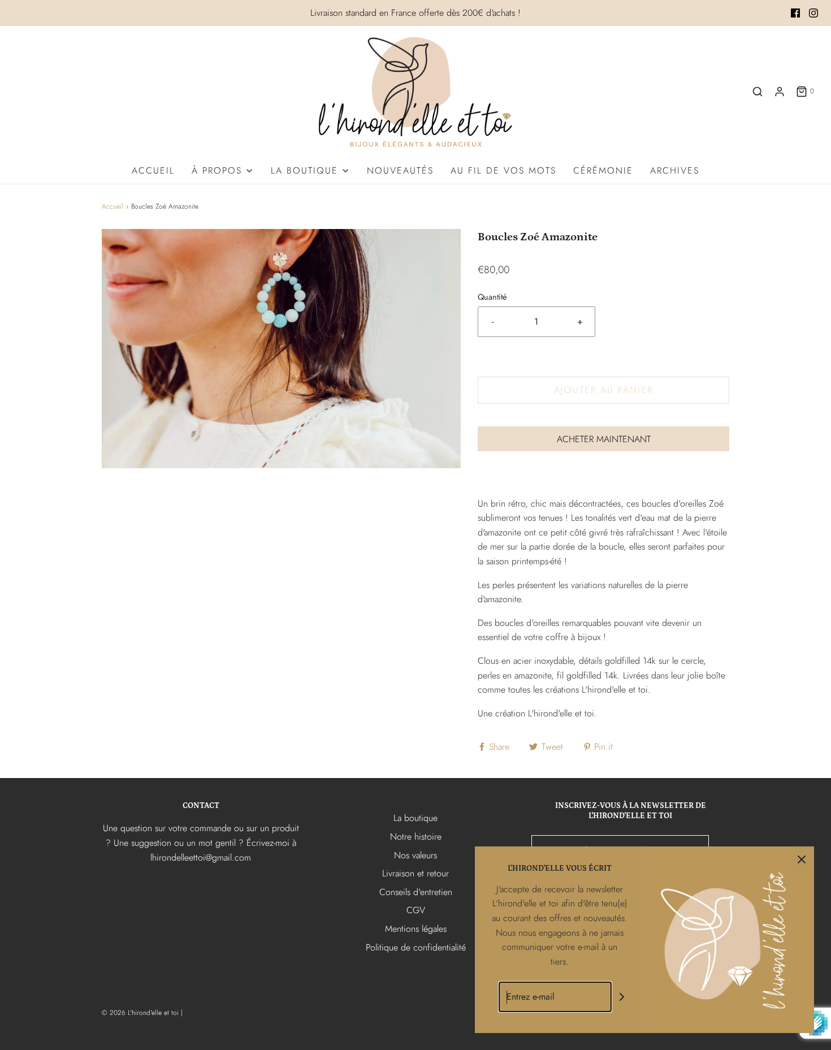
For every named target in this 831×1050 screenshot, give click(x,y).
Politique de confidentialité (416, 947)
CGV (415, 910)
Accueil (153, 170)
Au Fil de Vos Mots (503, 170)
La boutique (415, 817)
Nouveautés (400, 170)
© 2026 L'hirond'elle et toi (140, 1013)
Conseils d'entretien (415, 891)
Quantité (492, 297)
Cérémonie (603, 170)
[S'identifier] (779, 91)
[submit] (622, 997)
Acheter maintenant (604, 439)
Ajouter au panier (603, 389)
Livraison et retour (415, 873)
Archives (674, 170)
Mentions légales (416, 928)
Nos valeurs (415, 855)
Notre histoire (416, 836)
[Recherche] (757, 91)
